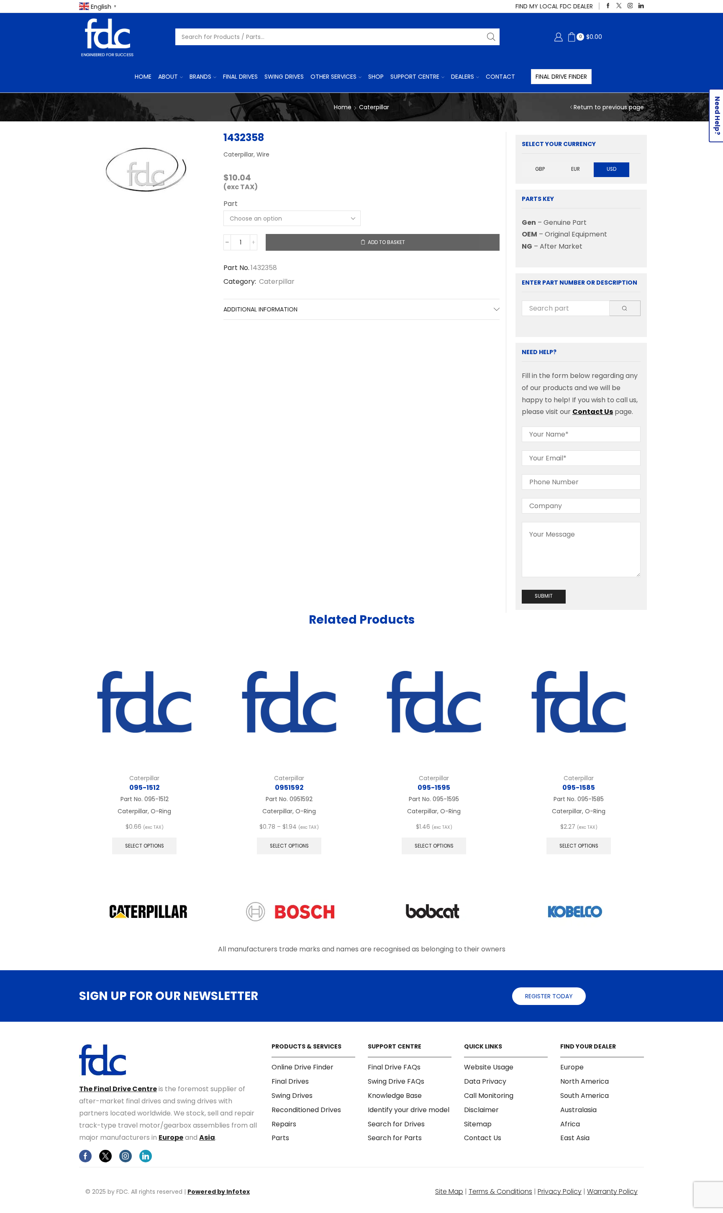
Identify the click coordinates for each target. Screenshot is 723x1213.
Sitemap (478, 1124)
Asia (207, 1137)
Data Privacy (485, 1081)
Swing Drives (284, 76)
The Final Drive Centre (118, 1089)
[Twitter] (619, 6)
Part (230, 203)
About (168, 76)
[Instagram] (630, 6)
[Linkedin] (641, 6)
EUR (575, 169)
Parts (280, 1138)
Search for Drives (396, 1124)
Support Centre (414, 76)
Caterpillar (374, 107)
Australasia (578, 1110)
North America (584, 1081)
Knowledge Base (395, 1095)
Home (143, 76)
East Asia (575, 1138)
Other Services (333, 76)
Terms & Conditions (500, 1191)
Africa (570, 1124)
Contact (500, 76)
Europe (171, 1137)
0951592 (289, 787)
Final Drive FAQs (394, 1067)
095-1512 (144, 787)
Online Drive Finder (302, 1067)
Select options (144, 846)
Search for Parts (395, 1138)
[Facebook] (608, 6)
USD (611, 169)
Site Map (449, 1191)
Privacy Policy (560, 1191)
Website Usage (488, 1067)
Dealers (462, 76)
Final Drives (240, 76)
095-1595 (434, 787)
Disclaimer (481, 1110)
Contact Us (592, 411)
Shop (376, 76)
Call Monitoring (488, 1095)
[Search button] (491, 36)
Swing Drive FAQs (396, 1081)
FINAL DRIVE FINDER (561, 76)
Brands (200, 76)
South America (584, 1095)
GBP (540, 169)
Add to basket (386, 242)
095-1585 (578, 787)
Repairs (284, 1124)
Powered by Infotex (218, 1191)
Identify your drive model (408, 1110)
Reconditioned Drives (306, 1110)
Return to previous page (609, 107)
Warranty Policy (612, 1191)
